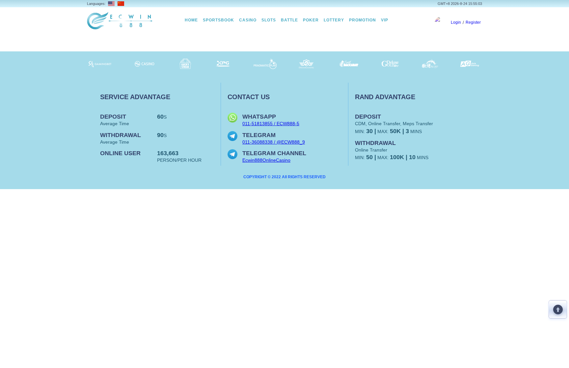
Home (191, 20)
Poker (311, 20)
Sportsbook (218, 20)
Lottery (334, 20)
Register (473, 22)
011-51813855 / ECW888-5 (270, 123)
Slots (268, 20)
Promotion (362, 20)
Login (456, 22)
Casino (248, 20)
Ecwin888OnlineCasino (266, 160)
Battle (289, 20)
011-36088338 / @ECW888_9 (273, 142)
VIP (384, 20)
